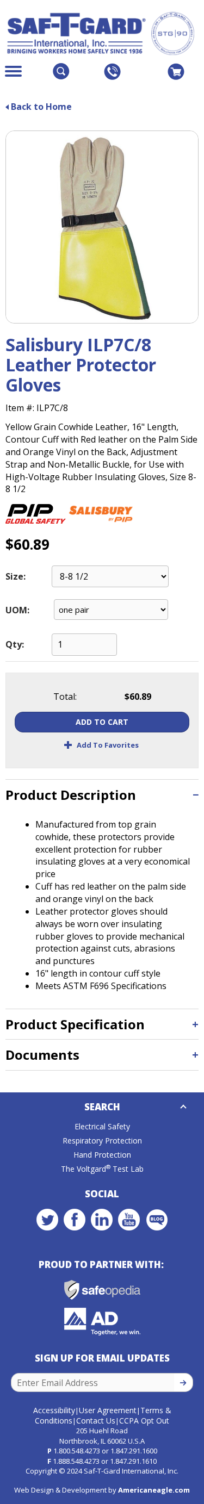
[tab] (102, 794)
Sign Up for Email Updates (102, 1358)
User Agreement (108, 1410)
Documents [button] (42, 1055)
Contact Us (95, 1420)
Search (102, 1107)
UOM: (17, 610)
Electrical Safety (102, 1126)
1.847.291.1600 (133, 1451)
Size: (15, 576)
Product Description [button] (70, 795)
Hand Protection (102, 1154)
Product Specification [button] (75, 1024)
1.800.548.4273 (76, 1451)
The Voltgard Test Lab (102, 1169)
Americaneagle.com (154, 1490)
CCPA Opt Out (144, 1420)
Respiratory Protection (102, 1140)
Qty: (14, 644)
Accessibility (54, 1410)
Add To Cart (102, 722)
